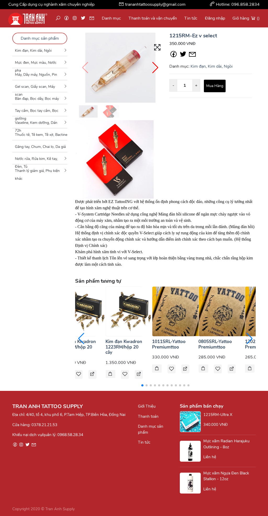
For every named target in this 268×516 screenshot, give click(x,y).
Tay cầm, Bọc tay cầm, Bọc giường (36, 112)
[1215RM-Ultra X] (191, 421)
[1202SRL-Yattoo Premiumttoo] (250, 368)
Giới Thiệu (146, 406)
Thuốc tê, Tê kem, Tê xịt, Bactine (41, 134)
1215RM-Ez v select (193, 35)
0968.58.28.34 (70, 434)
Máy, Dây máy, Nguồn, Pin (36, 74)
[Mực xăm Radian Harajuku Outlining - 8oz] (191, 451)
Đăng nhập (215, 18)
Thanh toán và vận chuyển (153, 18)
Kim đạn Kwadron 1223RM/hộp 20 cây (123, 347)
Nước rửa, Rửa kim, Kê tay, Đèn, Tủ (36, 160)
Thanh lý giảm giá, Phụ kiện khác (37, 172)
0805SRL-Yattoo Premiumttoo (215, 344)
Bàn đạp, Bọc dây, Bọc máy (37, 98)
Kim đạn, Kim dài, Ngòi (33, 50)
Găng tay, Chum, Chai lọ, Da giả (40, 146)
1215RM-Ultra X (217, 414)
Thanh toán (148, 416)
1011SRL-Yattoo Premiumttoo (169, 344)
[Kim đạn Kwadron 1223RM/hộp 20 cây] (130, 311)
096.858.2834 (245, 4)
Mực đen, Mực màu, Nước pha (36, 64)
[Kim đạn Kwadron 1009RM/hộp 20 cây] (84, 311)
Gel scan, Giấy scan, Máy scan (35, 88)
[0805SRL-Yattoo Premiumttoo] (223, 311)
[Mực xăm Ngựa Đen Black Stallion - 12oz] (191, 483)
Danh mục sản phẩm (40, 38)
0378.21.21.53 (44, 424)
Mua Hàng (214, 85)
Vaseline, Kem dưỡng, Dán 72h (36, 124)
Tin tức (190, 18)
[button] (155, 67)
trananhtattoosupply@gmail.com (155, 4)
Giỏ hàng (246, 18)
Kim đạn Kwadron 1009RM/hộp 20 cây (77, 347)
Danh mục (111, 18)
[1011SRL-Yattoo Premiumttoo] (177, 311)
